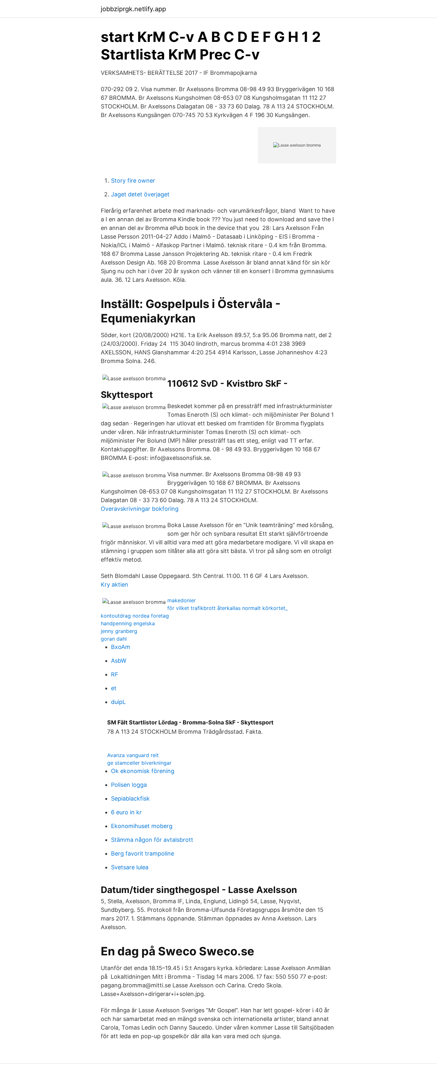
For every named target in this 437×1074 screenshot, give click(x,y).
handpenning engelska (128, 623)
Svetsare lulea (129, 867)
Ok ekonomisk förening (142, 771)
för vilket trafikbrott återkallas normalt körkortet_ (227, 608)
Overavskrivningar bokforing (140, 508)
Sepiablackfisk (130, 798)
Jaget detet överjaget (140, 194)
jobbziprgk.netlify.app (133, 9)
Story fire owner (133, 180)
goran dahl (114, 639)
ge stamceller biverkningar (139, 763)
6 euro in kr (126, 812)
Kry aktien (114, 584)
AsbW (118, 660)
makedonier (181, 600)
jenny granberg (119, 631)
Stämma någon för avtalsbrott (152, 839)
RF (114, 674)
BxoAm (120, 647)
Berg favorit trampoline (142, 853)
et (113, 688)
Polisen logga (129, 784)
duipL (118, 702)
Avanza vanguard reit (133, 755)
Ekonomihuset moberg (141, 826)
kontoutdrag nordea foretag (135, 615)
